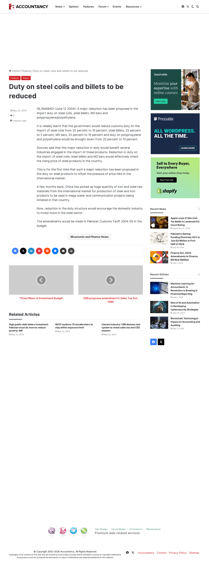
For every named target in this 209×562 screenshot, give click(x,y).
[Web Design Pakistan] (104, 531)
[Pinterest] (39, 251)
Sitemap (194, 552)
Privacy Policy (178, 552)
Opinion (74, 6)
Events (117, 6)
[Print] (71, 251)
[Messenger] (55, 251)
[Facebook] (15, 251)
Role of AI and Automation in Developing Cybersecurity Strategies (185, 306)
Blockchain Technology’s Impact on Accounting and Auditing (185, 322)
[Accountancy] (28, 7)
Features (88, 6)
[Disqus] (76, 385)
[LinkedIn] (31, 251)
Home (15, 70)
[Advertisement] (104, 41)
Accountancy (146, 552)
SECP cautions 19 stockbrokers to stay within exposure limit (74, 326)
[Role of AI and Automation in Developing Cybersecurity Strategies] (159, 307)
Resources (132, 6)
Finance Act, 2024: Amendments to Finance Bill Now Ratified (184, 256)
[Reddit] (47, 251)
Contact (162, 552)
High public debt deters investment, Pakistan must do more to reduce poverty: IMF (29, 327)
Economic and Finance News (90, 236)
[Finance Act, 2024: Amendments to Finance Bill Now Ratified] (159, 257)
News (58, 6)
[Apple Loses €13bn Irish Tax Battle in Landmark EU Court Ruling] (159, 222)
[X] (23, 251)
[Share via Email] (63, 251)
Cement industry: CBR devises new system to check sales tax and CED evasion (121, 327)
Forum (102, 6)
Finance (26, 70)
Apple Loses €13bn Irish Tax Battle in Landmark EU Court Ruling (185, 221)
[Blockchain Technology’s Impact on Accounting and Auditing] (159, 323)
